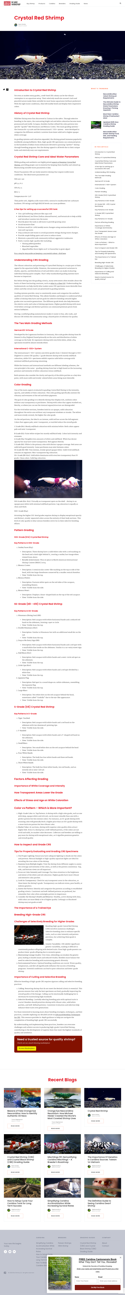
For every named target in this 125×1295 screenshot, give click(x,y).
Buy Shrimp (31, 4)
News (86, 4)
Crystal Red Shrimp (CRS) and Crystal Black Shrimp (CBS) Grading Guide (20, 1160)
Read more (15, 1126)
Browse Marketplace (27, 1048)
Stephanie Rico (56, 1166)
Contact (105, 1246)
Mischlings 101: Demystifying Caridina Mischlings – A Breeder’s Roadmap (62, 1160)
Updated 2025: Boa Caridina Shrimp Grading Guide (110, 124)
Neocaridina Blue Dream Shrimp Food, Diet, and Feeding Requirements (111, 135)
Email (100, 1277)
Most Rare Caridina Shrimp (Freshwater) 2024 (111, 116)
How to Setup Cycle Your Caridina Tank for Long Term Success (20, 1203)
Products (42, 4)
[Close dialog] (120, 1257)
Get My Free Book (97, 1287)
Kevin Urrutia (22, 24)
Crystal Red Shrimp (98, 1110)
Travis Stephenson (17, 1119)
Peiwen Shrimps (64, 1243)
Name (77, 1277)
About (104, 1243)
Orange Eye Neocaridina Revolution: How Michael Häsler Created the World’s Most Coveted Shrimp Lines (62, 1114)
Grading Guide (74, 4)
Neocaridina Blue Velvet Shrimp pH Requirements (110, 96)
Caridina (52, 4)
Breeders (62, 4)
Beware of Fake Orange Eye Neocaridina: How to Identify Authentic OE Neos (22, 1113)
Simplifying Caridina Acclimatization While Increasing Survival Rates (61, 1203)
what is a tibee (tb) (57, 283)
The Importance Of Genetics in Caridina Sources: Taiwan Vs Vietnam (102, 1160)
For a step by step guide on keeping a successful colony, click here (40, 253)
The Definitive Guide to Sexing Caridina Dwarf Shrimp (99, 1203)
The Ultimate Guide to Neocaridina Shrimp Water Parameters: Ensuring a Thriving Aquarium (112, 106)
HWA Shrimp (63, 1246)
